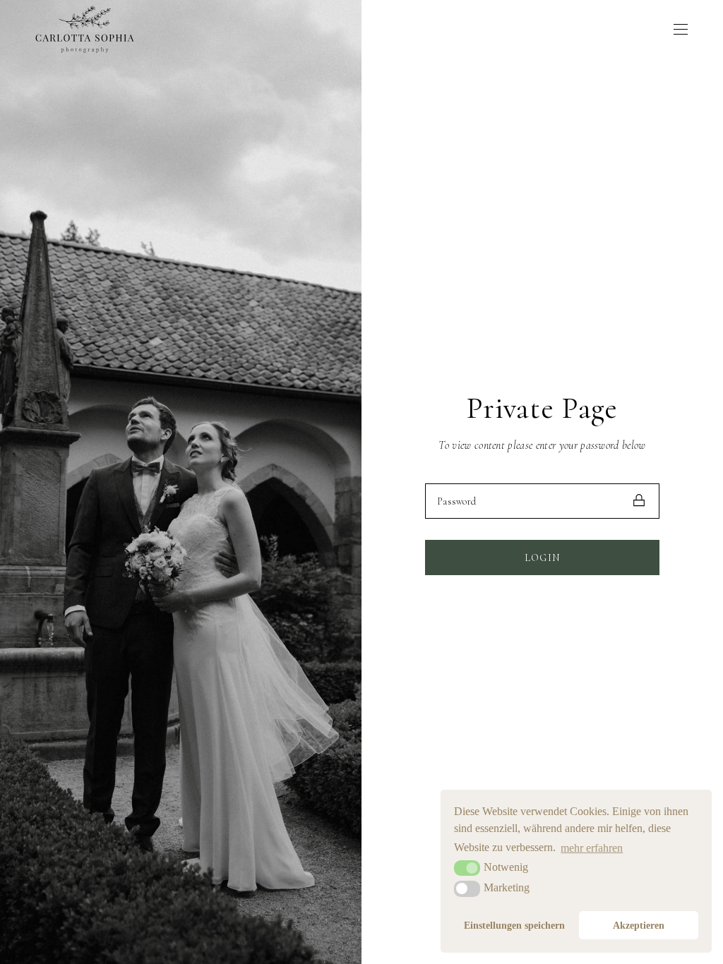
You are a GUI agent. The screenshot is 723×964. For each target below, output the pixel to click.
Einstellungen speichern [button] (514, 925)
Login (543, 558)
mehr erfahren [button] (592, 848)
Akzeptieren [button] (638, 925)
